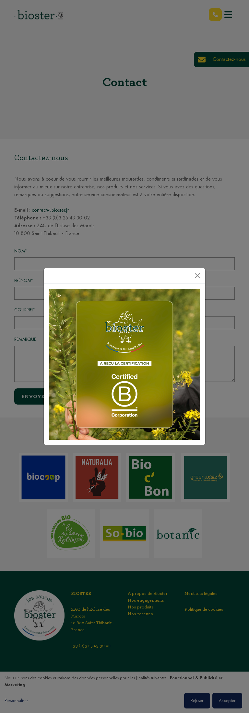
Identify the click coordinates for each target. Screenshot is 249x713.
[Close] (197, 276)
